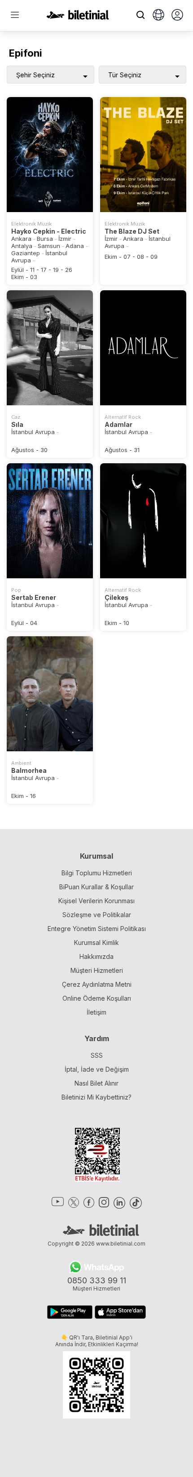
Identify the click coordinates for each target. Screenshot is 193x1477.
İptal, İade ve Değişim (97, 1069)
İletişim (96, 1012)
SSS (97, 1055)
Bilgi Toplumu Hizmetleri (96, 873)
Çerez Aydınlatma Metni (97, 984)
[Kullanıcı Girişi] (177, 16)
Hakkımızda (96, 956)
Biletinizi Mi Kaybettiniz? (96, 1097)
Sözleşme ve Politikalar (96, 914)
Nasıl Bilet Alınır (96, 1083)
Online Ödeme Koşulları (96, 998)
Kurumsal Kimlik (96, 942)
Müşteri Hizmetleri (96, 970)
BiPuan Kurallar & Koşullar (96, 887)
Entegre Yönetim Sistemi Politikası (97, 928)
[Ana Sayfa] (77, 17)
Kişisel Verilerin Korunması (96, 901)
